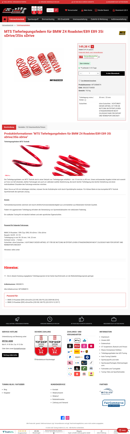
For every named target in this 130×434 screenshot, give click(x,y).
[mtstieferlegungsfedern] (38, 65)
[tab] (9, 127)
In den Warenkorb (112, 73)
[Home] (4, 19)
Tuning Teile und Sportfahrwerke (113, 372)
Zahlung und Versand (60, 403)
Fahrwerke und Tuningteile (110, 369)
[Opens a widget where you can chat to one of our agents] (122, 430)
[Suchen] (56, 10)
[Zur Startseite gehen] (14, 10)
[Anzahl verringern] (81, 73)
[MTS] (122, 34)
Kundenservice (58, 384)
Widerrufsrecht (58, 393)
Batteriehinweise (58, 399)
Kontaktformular (19, 349)
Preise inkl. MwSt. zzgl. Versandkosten (91, 52)
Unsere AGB (105, 340)
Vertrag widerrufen (10, 355)
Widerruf (56, 396)
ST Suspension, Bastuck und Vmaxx (114, 347)
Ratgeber (7, 393)
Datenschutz (105, 343)
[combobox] (50, 10)
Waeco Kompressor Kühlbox (111, 350)
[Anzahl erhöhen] (98, 73)
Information (106, 332)
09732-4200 (7, 341)
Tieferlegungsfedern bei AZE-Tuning (114, 353)
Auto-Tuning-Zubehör (108, 356)
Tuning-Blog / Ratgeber (13, 384)
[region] (38, 65)
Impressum (105, 337)
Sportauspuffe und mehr (110, 360)
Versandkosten (59, 423)
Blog (5, 390)
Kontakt (55, 390)
